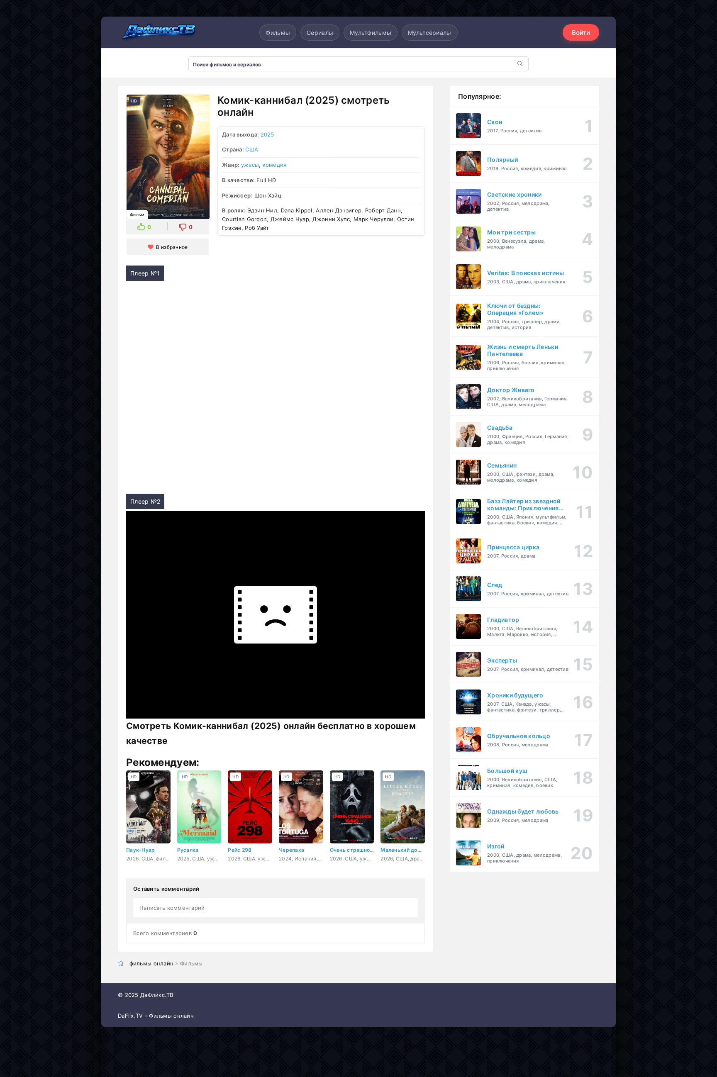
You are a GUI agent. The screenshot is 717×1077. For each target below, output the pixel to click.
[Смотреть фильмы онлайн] (159, 32)
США (251, 149)
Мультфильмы (370, 32)
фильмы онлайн (151, 963)
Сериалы (320, 32)
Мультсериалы (429, 32)
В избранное (172, 247)
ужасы (250, 164)
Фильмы (278, 32)
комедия (275, 164)
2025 (267, 134)
